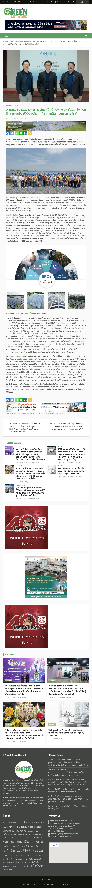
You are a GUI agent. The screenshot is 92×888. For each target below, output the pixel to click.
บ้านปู (25, 834)
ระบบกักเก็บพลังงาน (18, 856)
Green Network (24, 118)
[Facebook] (8, 133)
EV (26, 822)
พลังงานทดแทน (12, 841)
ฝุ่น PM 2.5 (30, 838)
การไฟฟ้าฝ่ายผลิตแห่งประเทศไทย (23, 829)
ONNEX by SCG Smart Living (19, 413)
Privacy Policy (61, 2)
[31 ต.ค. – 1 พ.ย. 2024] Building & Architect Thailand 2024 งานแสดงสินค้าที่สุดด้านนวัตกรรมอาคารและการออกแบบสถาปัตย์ (66, 426)
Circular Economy (11, 822)
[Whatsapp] (17, 133)
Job (39, 2)
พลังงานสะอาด (35, 413)
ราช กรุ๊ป (35, 856)
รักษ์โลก (28, 856)
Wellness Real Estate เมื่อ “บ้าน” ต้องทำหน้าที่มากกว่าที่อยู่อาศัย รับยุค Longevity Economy (71, 471)
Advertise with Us (48, 2)
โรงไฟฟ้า (38, 865)
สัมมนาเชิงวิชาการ (8, 862)
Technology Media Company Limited (53, 884)
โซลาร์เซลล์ (27, 866)
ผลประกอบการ (14, 838)
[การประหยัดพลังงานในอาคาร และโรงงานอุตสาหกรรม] (26, 507)
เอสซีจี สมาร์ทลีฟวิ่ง (48, 413)
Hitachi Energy (33, 822)
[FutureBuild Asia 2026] (46, 21)
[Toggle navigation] (6, 35)
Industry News (12, 106)
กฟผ (5, 827)
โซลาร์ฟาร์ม (59, 413)
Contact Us (71, 2)
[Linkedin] (25, 133)
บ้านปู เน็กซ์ (31, 834)
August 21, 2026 (21, 463)
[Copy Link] (30, 133)
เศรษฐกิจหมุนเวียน (9, 866)
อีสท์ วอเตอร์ (21, 862)
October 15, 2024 (12, 118)
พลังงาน (38, 837)
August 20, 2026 (63, 477)
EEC (18, 822)
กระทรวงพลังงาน (21, 827)
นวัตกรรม (8, 834)
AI (4, 822)
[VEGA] (46, 403)
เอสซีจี (19, 866)
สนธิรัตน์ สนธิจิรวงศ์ (33, 859)
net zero (41, 822)
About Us (33, 2)
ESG (21, 822)
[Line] (21, 133)
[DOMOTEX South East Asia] (26, 606)
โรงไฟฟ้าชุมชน (7, 869)
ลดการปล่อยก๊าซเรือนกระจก (22, 857)
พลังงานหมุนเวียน (13, 846)
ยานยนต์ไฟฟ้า (22, 850)
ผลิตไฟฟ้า (22, 838)
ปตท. (36, 834)
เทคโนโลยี (33, 862)
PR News (19, 446)
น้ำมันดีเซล (18, 834)
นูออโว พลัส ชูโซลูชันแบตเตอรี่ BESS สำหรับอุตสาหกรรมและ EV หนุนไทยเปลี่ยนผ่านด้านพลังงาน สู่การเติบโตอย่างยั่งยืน (30, 491)
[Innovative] (46, 122)
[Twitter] (12, 133)
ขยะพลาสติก (33, 831)
